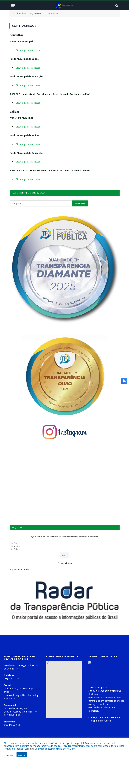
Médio (17, 546)
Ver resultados (65, 563)
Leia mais (29, 748)
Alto (15, 543)
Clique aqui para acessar (27, 50)
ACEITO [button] (21, 754)
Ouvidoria (9, 724)
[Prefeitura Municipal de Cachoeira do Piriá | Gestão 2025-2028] (64, 5)
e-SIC (18, 724)
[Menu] (13, 5)
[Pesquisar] (116, 5)
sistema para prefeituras (108, 690)
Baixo (16, 549)
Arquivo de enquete (19, 569)
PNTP (103, 717)
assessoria (99, 697)
